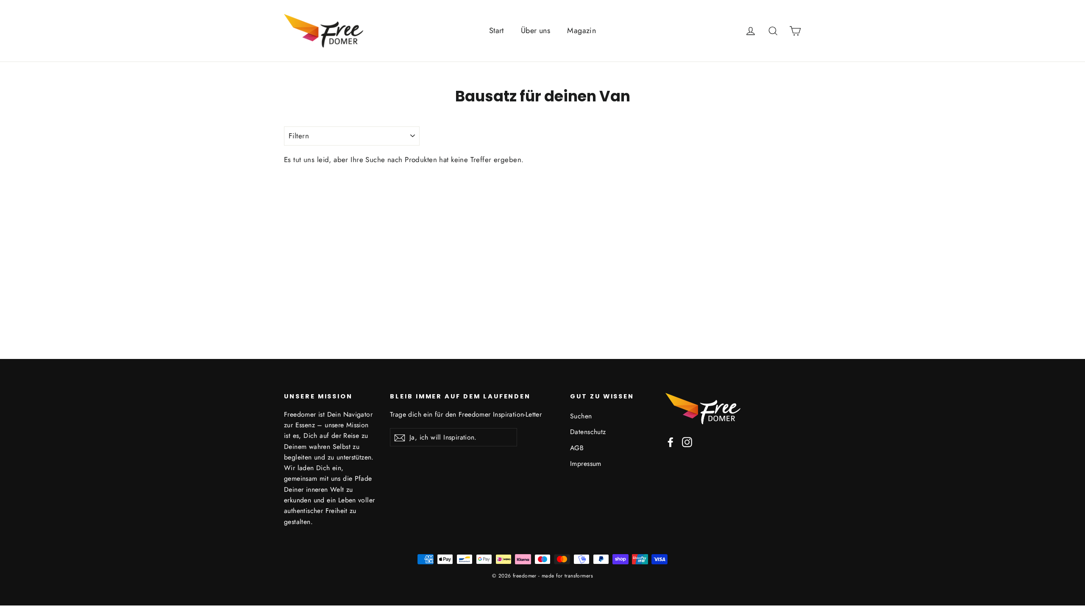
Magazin (581, 30)
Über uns (535, 30)
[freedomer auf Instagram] (687, 441)
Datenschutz (588, 432)
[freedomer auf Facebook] (670, 441)
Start (496, 30)
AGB (577, 448)
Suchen (581, 416)
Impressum (585, 463)
